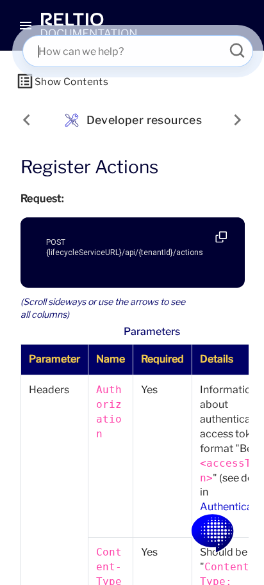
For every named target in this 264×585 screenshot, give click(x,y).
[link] (88, 25)
